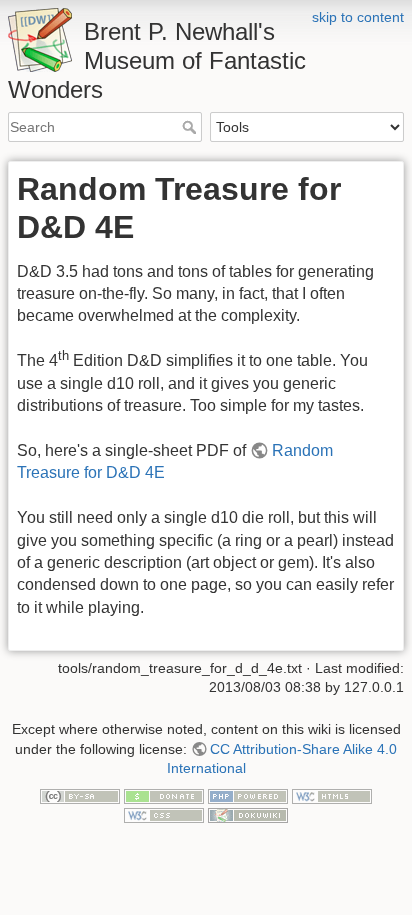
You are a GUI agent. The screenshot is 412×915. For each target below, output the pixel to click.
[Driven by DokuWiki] (248, 814)
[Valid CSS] (164, 814)
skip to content (358, 17)
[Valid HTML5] (332, 795)
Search (191, 127)
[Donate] (164, 795)
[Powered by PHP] (248, 795)
